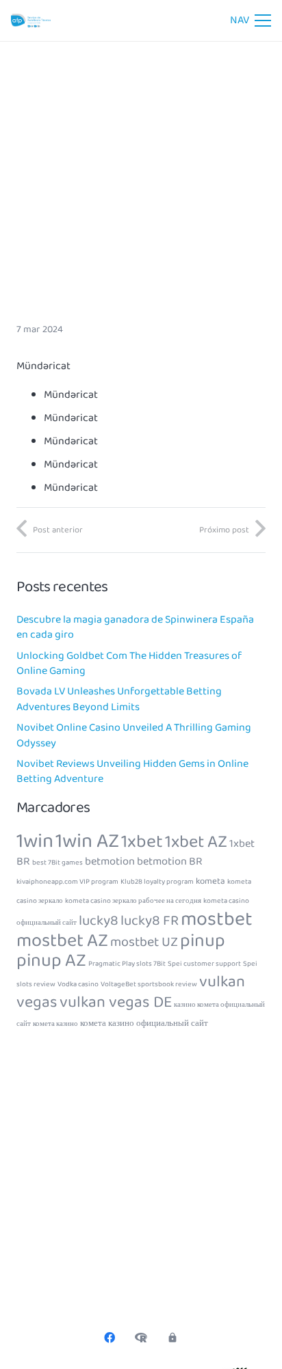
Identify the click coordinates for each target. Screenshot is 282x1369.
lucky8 (98, 921)
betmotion (110, 861)
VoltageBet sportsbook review (149, 984)
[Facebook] (109, 1337)
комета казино (55, 1024)
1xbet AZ (196, 842)
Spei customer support (204, 964)
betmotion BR (170, 861)
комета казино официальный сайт (144, 1023)
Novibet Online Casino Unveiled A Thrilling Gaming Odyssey (133, 735)
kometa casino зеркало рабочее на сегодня (133, 901)
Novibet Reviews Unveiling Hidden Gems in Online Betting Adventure (132, 771)
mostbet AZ (62, 940)
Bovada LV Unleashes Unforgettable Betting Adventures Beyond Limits (119, 699)
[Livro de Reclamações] (141, 1337)
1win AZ (87, 841)
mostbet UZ (144, 942)
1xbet (142, 841)
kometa (210, 881)
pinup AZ (51, 960)
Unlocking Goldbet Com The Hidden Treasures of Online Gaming (129, 663)
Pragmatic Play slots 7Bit (127, 964)
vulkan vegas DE (116, 1002)
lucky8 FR (149, 921)
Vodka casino (78, 984)
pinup (202, 940)
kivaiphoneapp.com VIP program (67, 882)
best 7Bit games (57, 863)
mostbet (217, 919)
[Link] (31, 20)
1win (34, 841)
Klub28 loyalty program (157, 882)
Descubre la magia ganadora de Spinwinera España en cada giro (135, 627)
